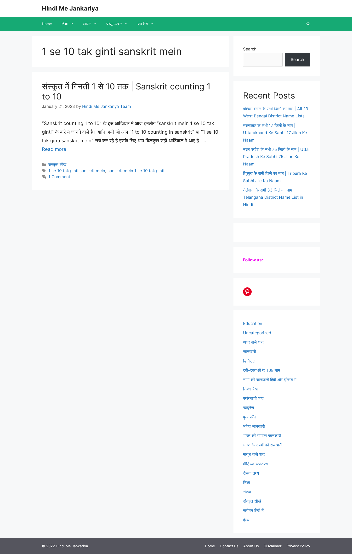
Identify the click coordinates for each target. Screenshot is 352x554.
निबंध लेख (250, 389)
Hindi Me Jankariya (70, 8)
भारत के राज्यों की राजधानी (262, 445)
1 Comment (59, 176)
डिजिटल (249, 361)
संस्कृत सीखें (57, 164)
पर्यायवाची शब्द (253, 398)
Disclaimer (273, 546)
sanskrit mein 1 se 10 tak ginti (136, 170)
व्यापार (87, 24)
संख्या (247, 491)
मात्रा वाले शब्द (254, 454)
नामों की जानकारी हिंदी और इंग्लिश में (269, 379)
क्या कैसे (142, 24)
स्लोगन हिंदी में (253, 510)
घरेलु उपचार (114, 24)
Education (252, 323)
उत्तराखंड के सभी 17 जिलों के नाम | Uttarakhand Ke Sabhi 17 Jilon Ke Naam (275, 133)
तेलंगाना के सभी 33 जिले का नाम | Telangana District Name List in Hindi (273, 197)
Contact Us (229, 546)
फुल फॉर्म (249, 417)
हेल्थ (246, 519)
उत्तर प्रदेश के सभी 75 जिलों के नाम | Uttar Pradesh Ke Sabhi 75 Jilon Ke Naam (276, 156)
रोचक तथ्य (251, 473)
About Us (251, 546)
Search (249, 49)
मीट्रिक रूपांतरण (255, 463)
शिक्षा (65, 24)
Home (47, 24)
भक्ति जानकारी (254, 426)
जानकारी (249, 351)
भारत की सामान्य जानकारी (262, 435)
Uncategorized (257, 332)
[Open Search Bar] (308, 24)
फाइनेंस (248, 407)
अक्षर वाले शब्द (253, 342)
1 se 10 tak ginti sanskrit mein (76, 170)
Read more (54, 149)
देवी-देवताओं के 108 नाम (261, 370)
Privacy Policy (298, 546)
